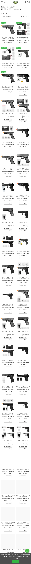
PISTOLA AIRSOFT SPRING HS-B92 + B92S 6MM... (8, 441)
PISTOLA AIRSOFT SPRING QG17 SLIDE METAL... (8, 141)
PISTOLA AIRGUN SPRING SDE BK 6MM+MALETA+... (8, 359)
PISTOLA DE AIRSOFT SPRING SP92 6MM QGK (8, 87)
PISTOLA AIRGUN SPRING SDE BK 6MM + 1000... (23, 495)
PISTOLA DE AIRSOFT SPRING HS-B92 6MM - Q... (23, 223)
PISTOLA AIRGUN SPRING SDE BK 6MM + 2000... (8, 495)
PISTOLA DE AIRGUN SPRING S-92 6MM (23, 359)
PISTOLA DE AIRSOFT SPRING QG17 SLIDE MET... (8, 223)
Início (2, 6)
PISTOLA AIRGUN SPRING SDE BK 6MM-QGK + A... (8, 468)
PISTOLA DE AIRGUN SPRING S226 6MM (8, 550)
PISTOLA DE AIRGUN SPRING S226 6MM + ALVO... (23, 550)
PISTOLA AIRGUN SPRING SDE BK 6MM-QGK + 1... (8, 523)
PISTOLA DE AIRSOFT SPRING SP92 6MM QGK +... (23, 62)
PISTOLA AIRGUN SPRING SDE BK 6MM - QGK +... (23, 468)
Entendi (15, 562)
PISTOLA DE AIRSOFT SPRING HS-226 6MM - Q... (23, 196)
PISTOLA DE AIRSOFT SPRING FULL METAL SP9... (23, 141)
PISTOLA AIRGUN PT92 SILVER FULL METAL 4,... (8, 62)
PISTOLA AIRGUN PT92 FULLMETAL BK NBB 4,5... (23, 38)
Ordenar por (4, 13)
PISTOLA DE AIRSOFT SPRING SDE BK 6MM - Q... (23, 414)
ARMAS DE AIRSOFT (12, 6)
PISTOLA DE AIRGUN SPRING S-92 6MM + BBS (23, 523)
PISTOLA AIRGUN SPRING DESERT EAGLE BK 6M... (8, 250)
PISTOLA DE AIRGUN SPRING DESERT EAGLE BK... (8, 305)
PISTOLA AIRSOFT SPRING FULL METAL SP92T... (23, 87)
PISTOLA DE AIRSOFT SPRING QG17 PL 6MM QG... (8, 38)
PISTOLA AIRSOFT (7, 8)
